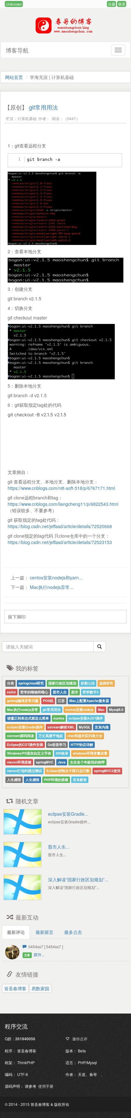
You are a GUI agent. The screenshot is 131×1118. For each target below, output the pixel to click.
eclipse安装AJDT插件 (86, 718)
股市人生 (60, 692)
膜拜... (39, 954)
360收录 (62, 753)
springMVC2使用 (107, 770)
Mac (101, 709)
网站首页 (14, 77)
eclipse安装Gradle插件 (25, 727)
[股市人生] (22, 854)
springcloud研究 (31, 683)
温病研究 (106, 683)
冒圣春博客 (15, 988)
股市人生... (59, 846)
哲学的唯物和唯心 (34, 692)
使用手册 (45, 1086)
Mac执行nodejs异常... (51, 587)
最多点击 (73, 932)
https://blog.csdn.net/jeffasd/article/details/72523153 (60, 542)
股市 (74, 692)
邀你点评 (79, 1038)
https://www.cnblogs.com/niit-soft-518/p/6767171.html (61, 488)
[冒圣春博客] (66, 32)
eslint (11, 692)
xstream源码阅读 (20, 735)
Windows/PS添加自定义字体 (29, 753)
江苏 (61, 700)
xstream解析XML (60, 727)
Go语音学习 (57, 744)
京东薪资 (80, 779)
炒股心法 (88, 683)
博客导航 (17, 50)
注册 (111, 4)
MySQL (84, 727)
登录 (122, 4)
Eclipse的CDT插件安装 (25, 744)
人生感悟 (14, 779)
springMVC (44, 762)
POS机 (48, 700)
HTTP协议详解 (82, 744)
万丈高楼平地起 (50, 735)
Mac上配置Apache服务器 (89, 700)
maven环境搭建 (19, 762)
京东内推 (102, 727)
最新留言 (44, 932)
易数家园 (40, 988)
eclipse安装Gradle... (68, 814)
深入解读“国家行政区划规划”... (78, 879)
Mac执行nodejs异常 (22, 709)
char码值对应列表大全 (84, 735)
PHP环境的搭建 (56, 779)
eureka (58, 718)
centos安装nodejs (79, 709)
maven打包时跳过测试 (24, 770)
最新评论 (16, 932)
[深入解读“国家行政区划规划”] (22, 887)
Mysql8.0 (116, 709)
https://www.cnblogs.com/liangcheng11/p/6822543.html (63, 504)
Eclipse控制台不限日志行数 (68, 770)
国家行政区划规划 (62, 683)
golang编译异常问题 (22, 700)
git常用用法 (43, 107)
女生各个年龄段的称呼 (87, 762)
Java (62, 762)
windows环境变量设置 (90, 753)
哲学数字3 (91, 692)
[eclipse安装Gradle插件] (22, 822)
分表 (10, 683)
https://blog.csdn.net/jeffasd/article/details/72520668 (60, 526)
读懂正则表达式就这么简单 (28, 718)
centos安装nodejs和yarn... (56, 577)
